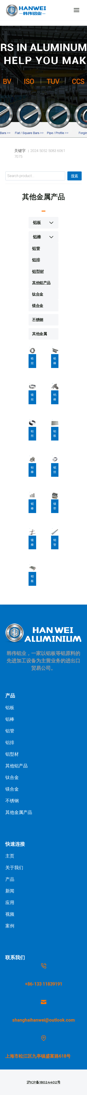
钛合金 (37, 294)
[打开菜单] (76, 10)
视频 (9, 914)
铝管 (36, 248)
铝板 (37, 222)
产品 (9, 879)
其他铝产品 (41, 282)
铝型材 (38, 271)
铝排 (36, 260)
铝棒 (37, 237)
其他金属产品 (18, 812)
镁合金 (37, 305)
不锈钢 (37, 319)
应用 (9, 902)
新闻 (9, 891)
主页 (9, 856)
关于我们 (14, 867)
